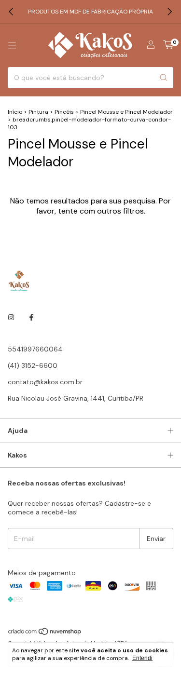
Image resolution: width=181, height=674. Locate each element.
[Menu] (12, 45)
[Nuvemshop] (45, 633)
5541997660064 (35, 349)
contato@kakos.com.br (45, 381)
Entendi (142, 658)
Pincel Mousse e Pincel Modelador (126, 112)
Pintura (39, 112)
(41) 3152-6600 (32, 365)
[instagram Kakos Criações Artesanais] (11, 317)
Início (15, 112)
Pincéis (64, 112)
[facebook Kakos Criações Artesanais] (31, 317)
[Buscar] (163, 77)
